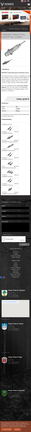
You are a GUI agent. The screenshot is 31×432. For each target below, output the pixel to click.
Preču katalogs (5, 27)
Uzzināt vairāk (7, 429)
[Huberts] (11, 4)
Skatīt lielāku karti (6, 319)
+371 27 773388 (15, 395)
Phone (4, 216)
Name (3, 206)
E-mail (4, 211)
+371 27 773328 (15, 362)
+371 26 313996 (15, 295)
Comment (5, 221)
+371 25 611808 (15, 328)
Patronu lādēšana (15, 27)
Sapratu (17, 429)
